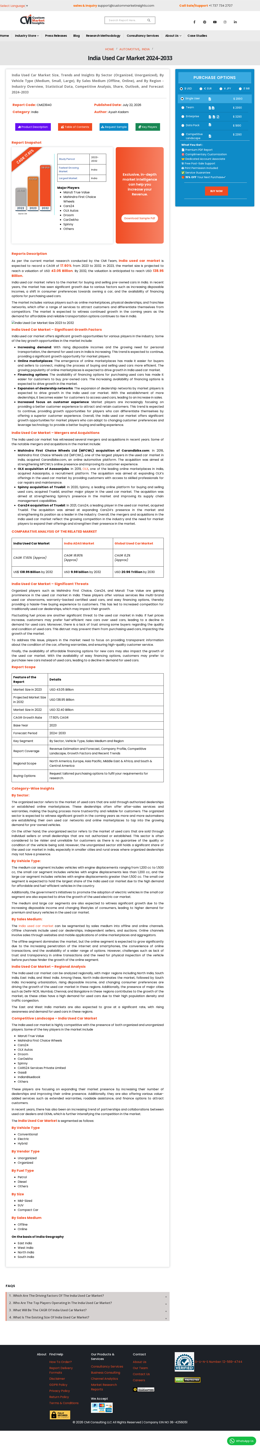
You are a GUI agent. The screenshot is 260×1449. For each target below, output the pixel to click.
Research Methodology (103, 35)
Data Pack (192, 125)
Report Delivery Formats (61, 1370)
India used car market (36, 926)
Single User (192, 98)
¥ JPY (227, 88)
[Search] (149, 20)
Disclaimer (57, 1378)
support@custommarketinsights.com (126, 5)
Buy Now (216, 191)
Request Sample (116, 127)
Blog (76, 35)
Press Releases (56, 35)
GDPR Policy (58, 1385)
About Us (172, 35)
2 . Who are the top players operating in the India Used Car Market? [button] (60, 1303)
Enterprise (192, 116)
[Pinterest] (204, 21)
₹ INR (246, 88)
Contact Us (141, 1374)
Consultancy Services (143, 35)
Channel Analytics (104, 1378)
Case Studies (197, 35)
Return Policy (59, 1397)
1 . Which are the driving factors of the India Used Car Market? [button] (56, 1296)
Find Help (56, 1354)
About (41, 1354)
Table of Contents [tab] (77, 127)
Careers (139, 1380)
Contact (139, 1354)
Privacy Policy (59, 1391)
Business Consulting (105, 1372)
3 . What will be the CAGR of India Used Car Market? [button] (48, 1310)
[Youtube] (214, 21)
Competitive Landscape (194, 136)
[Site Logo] (40, 22)
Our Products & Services (102, 1356)
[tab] (88, 1295)
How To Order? (60, 1362)
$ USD (188, 88)
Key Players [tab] (149, 127)
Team (190, 107)
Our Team (140, 1368)
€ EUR (208, 88)
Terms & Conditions (64, 1403)
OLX (85, 469)
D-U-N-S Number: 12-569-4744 (218, 1362)
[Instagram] (225, 21)
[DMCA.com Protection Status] (214, 1380)
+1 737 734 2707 (221, 5)
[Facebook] (194, 21)
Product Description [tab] (35, 127)
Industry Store (25, 35)
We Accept (99, 1398)
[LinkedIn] (235, 21)
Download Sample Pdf (139, 218)
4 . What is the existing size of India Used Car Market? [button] (49, 1317)
